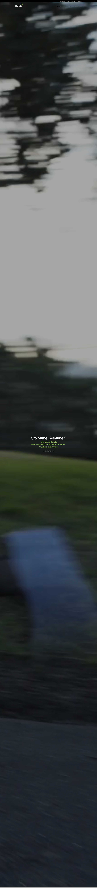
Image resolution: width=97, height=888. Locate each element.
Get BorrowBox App (71, 1)
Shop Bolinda (62, 1)
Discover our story (48, 451)
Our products (68, 6)
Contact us (80, 1)
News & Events (78, 6)
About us (59, 6)
